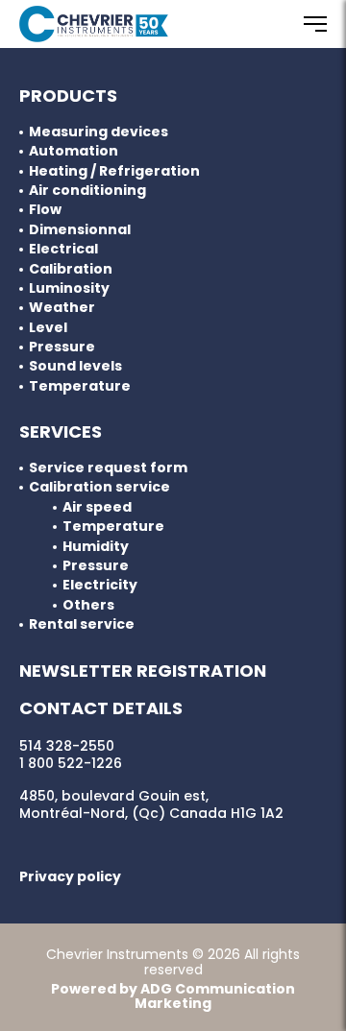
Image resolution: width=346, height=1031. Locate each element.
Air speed (97, 507)
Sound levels (75, 366)
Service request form (108, 468)
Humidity (95, 546)
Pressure (62, 347)
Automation (73, 151)
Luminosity (69, 288)
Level (48, 328)
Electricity (99, 585)
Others (88, 605)
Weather (62, 307)
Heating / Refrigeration (114, 171)
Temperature (80, 386)
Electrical (63, 249)
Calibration (70, 269)
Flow (45, 210)
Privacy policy (70, 876)
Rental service (82, 624)
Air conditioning (87, 190)
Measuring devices (98, 132)
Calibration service (99, 487)
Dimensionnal (80, 230)
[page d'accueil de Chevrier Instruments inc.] (93, 24)
